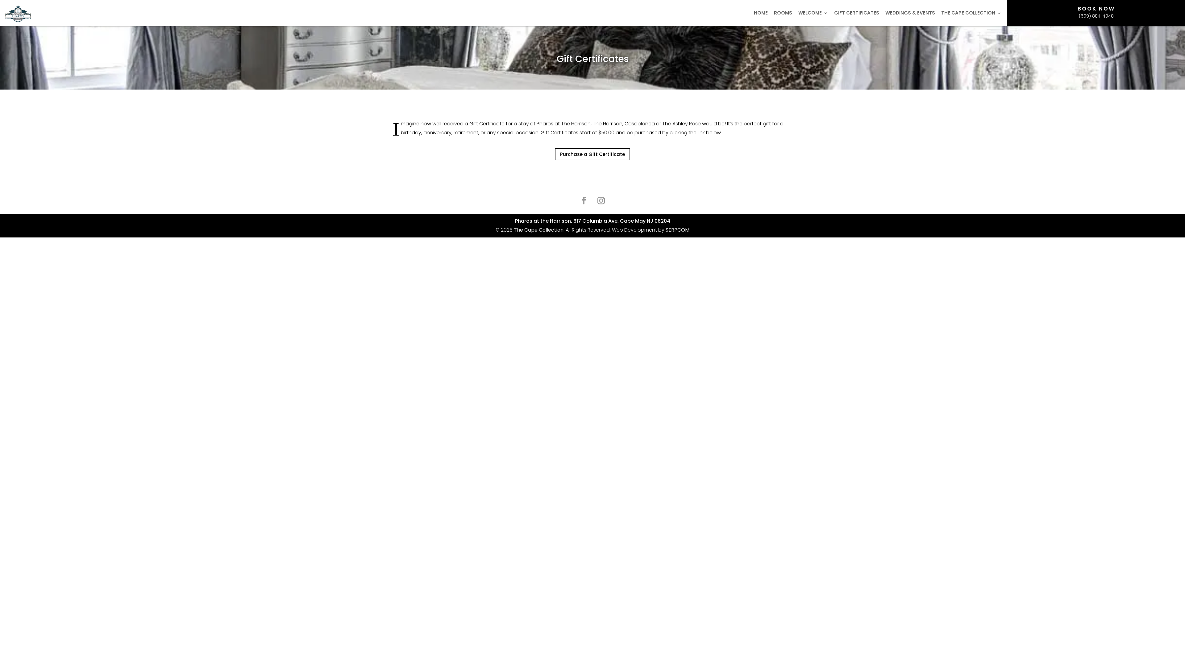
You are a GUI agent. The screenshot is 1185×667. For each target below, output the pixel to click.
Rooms (783, 13)
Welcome (810, 13)
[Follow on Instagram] (601, 200)
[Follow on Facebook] (583, 200)
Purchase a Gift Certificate (592, 154)
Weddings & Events (910, 13)
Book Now (1096, 8)
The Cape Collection (968, 13)
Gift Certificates (856, 13)
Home (761, 13)
